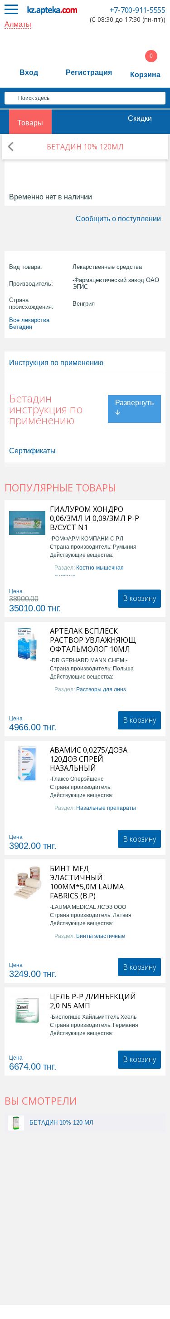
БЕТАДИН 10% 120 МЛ (61, 1122)
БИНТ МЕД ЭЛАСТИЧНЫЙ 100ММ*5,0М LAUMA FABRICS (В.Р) (87, 882)
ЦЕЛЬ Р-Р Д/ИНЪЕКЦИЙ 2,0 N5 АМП (93, 1001)
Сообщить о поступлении (118, 219)
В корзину (139, 598)
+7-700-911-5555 (137, 10)
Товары (30, 123)
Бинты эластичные (100, 936)
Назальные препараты (106, 808)
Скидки (140, 118)
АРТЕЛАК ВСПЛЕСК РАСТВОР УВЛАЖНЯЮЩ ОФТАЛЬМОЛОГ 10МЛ (93, 640)
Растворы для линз (101, 689)
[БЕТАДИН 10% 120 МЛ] (16, 1122)
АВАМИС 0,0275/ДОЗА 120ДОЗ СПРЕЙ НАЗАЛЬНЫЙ (88, 759)
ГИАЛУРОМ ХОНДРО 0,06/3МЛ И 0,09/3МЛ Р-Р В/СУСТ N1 (94, 518)
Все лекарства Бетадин (29, 323)
